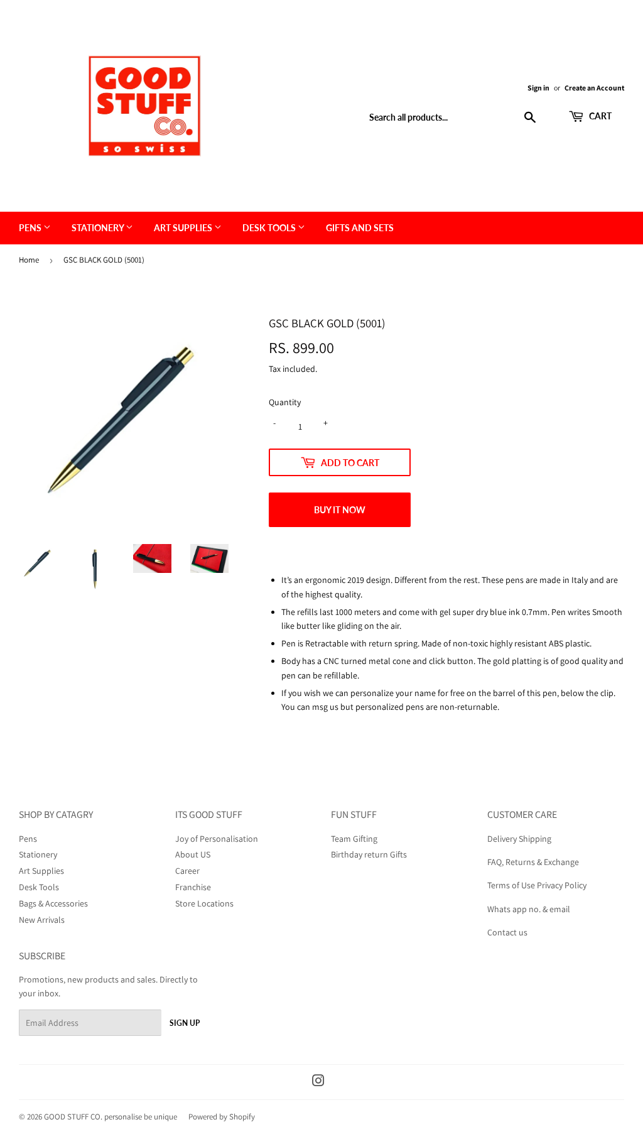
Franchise (193, 887)
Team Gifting (354, 838)
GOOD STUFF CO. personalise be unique (110, 1116)
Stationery (99, 227)
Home (29, 259)
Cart (599, 116)
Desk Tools (270, 227)
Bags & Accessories (53, 903)
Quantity (285, 402)
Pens (31, 227)
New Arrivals (42, 919)
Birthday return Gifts (369, 854)
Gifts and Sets (360, 227)
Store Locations (204, 903)
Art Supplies (184, 227)
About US (192, 854)
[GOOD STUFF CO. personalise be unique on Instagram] (318, 1082)
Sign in (538, 87)
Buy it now (339, 509)
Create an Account (594, 87)
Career (187, 870)
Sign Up (185, 1023)
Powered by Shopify (221, 1116)
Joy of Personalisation (216, 838)
